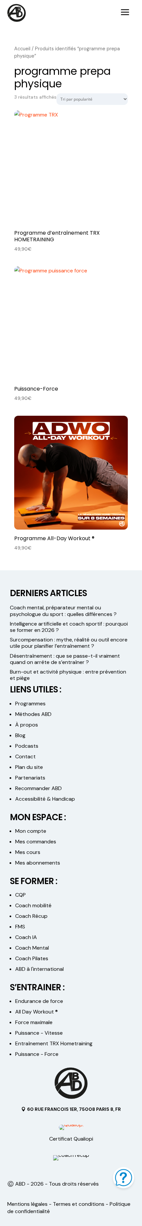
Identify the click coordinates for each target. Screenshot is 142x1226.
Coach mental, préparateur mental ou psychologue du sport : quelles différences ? (63, 610)
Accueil (22, 48)
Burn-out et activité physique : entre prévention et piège (68, 675)
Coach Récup (31, 916)
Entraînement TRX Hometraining (53, 1043)
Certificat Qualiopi (71, 1138)
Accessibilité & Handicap (45, 798)
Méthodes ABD (33, 714)
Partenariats (30, 777)
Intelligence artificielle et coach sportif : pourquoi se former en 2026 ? (69, 627)
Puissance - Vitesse (39, 1032)
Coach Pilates (31, 958)
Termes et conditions (78, 1204)
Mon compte (30, 830)
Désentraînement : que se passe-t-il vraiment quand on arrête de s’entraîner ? (65, 659)
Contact (25, 756)
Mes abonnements (37, 862)
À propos (26, 724)
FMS (20, 926)
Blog (20, 735)
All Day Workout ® (36, 1011)
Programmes (30, 703)
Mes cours (27, 852)
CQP (20, 894)
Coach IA (26, 937)
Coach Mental (32, 947)
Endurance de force (39, 1001)
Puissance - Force (36, 1054)
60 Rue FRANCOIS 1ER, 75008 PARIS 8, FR (74, 1109)
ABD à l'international (40, 969)
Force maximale (34, 1022)
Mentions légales (27, 1204)
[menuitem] (125, 13)
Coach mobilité (33, 905)
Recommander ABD (38, 788)
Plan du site (29, 767)
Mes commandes (35, 841)
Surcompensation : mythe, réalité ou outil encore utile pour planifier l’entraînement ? (68, 642)
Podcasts (26, 745)
